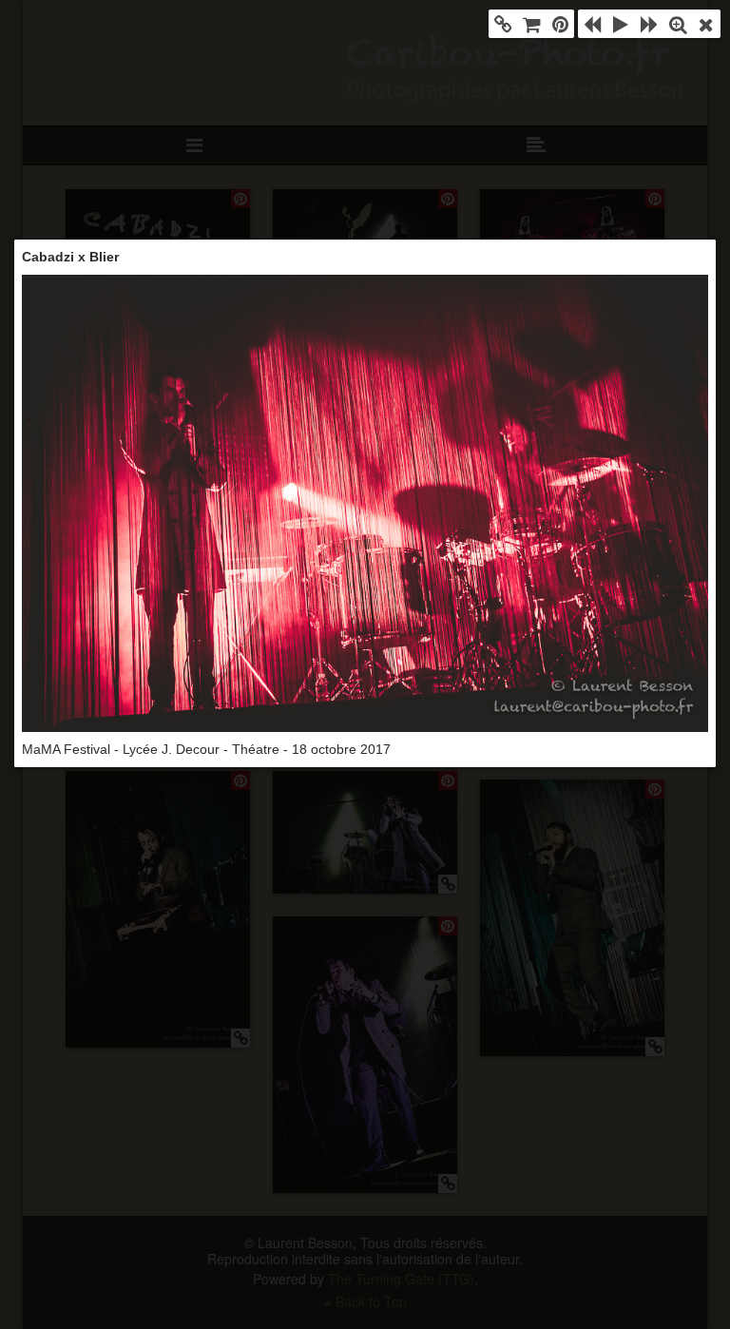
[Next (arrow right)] (649, 24)
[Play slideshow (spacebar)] (620, 24)
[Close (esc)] (706, 24)
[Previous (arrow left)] (592, 24)
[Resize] (677, 24)
